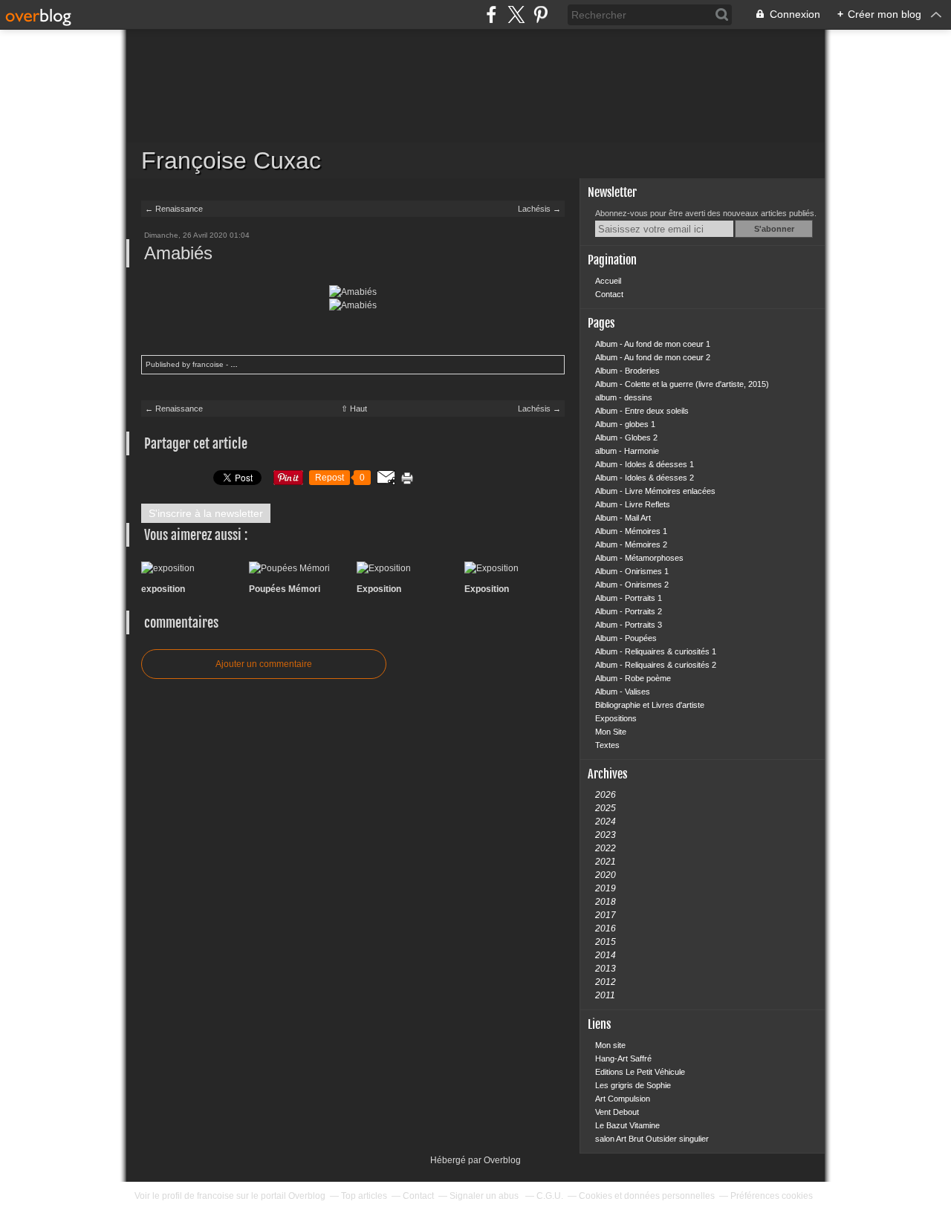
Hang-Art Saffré (623, 1058)
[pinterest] (540, 14)
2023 (605, 835)
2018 (605, 902)
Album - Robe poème (633, 678)
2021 (605, 861)
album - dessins (623, 397)
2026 (605, 795)
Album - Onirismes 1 (632, 571)
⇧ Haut (354, 408)
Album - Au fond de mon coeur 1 (652, 343)
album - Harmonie (627, 450)
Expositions (616, 718)
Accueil (608, 280)
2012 (605, 982)
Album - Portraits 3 (628, 624)
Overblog (502, 1160)
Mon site (610, 1045)
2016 (605, 928)
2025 (605, 808)
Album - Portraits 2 (628, 611)
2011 (605, 995)
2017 (605, 915)
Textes (607, 745)
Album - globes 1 (625, 424)
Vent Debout (617, 1111)
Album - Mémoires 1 (631, 531)
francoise (215, 1196)
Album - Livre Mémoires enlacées (655, 491)
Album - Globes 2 (626, 437)
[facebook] (491, 14)
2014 (605, 955)
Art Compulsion (622, 1098)
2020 (605, 875)
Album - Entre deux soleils (642, 410)
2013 (605, 968)
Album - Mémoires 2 (631, 544)
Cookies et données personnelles (647, 1196)
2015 (605, 942)
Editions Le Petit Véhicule (640, 1071)
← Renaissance (174, 208)
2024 (605, 821)
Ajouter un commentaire (263, 664)
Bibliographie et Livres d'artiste (649, 704)
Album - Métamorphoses (639, 557)
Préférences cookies (771, 1196)
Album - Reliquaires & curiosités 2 (655, 664)
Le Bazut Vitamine (627, 1125)
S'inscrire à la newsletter (206, 513)
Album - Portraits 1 (628, 597)
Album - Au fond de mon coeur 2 (652, 357)
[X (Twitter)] (516, 14)
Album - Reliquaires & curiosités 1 (655, 651)
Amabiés (178, 253)
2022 (605, 848)
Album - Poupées (626, 638)
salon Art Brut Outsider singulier (652, 1138)
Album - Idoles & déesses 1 (644, 464)
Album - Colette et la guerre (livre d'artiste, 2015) (682, 384)
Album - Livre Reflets (632, 504)
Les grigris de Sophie (633, 1085)
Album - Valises (622, 691)
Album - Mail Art (623, 517)
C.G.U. (549, 1196)
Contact (609, 294)
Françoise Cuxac (475, 104)
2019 (605, 888)
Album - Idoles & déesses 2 (644, 477)
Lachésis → (539, 208)
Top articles (364, 1196)
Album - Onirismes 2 (632, 584)
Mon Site (610, 731)
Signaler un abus (485, 1196)
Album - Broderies (627, 370)
